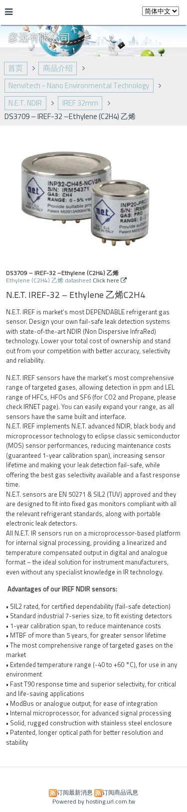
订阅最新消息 (75, 792)
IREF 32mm (80, 103)
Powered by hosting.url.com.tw (93, 801)
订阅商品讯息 (120, 792)
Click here (107, 280)
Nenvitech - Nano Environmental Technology (78, 85)
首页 (15, 68)
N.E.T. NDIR (25, 103)
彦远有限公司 (39, 37)
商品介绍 (58, 68)
